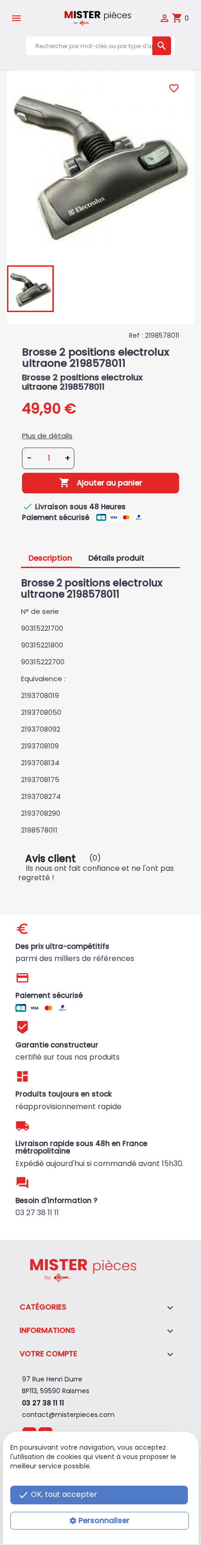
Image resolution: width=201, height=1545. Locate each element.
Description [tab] (50, 558)
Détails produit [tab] (116, 558)
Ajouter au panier (100, 482)
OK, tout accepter (57, 1495)
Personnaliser (104, 1520)
